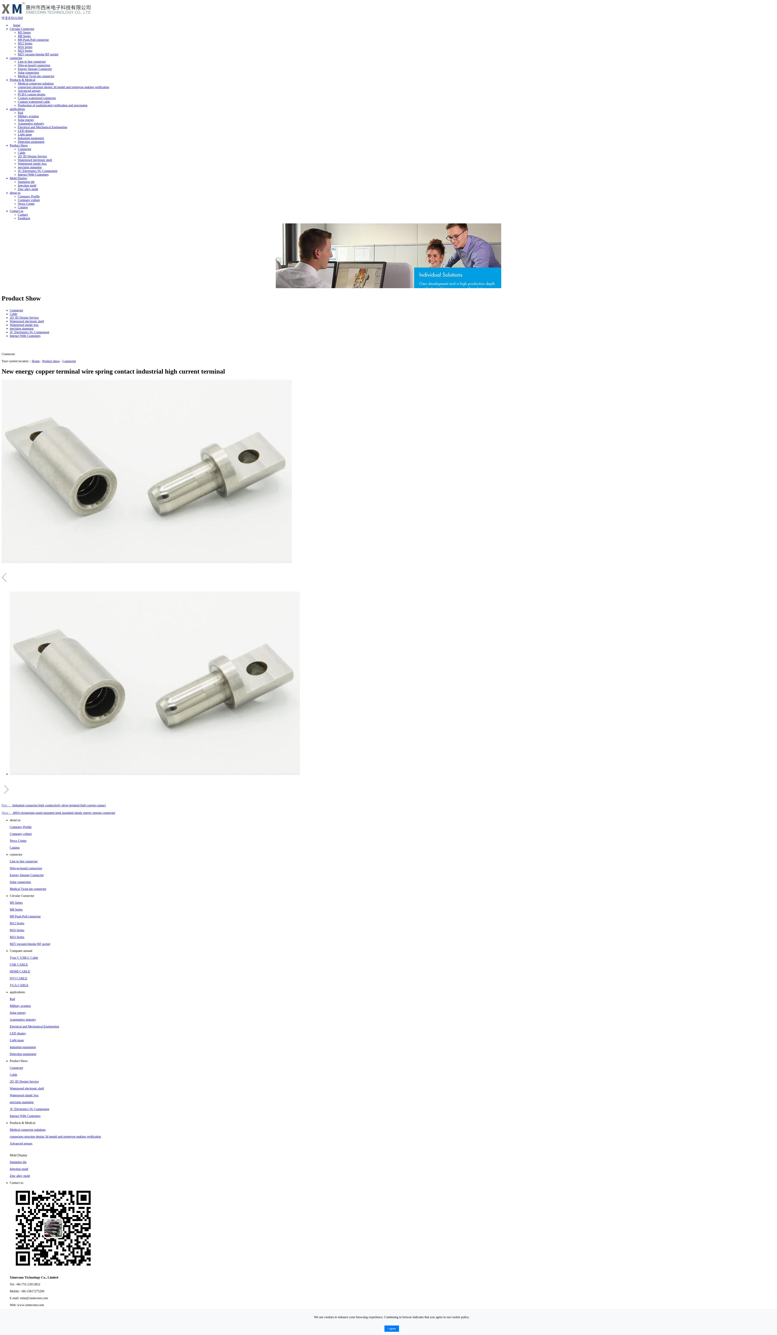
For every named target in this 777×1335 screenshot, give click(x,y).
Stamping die (26, 182)
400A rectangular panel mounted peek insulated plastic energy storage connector (58, 813)
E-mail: (14, 1298)
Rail (20, 112)
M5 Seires (24, 32)
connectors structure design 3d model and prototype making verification (63, 87)
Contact (23, 214)
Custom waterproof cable (34, 101)
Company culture (29, 200)
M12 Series (25, 43)
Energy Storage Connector (35, 69)
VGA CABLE (19, 985)
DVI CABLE (18, 978)
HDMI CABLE (20, 971)
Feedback (24, 218)
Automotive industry (31, 123)
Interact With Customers (33, 174)
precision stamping (30, 167)
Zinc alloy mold (28, 189)
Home (36, 361)
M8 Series (24, 36)
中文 (5, 18)
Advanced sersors (29, 90)
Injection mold (27, 185)
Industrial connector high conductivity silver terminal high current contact (54, 805)
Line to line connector (32, 61)
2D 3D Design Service (32, 156)
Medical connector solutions (36, 83)
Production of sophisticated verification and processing (52, 105)
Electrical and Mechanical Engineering (42, 127)
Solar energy (26, 120)
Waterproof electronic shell (35, 160)
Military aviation (28, 116)
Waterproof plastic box (32, 163)
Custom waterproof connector (37, 98)
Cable (21, 152)
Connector (24, 149)
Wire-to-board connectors (34, 65)
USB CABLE (19, 964)
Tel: (12, 1284)
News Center (26, 203)
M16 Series (25, 47)
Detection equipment (31, 141)
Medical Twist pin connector (36, 76)
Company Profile (29, 196)
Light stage (25, 134)
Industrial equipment (31, 138)
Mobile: (15, 1291)
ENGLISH (16, 18)
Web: (13, 1305)
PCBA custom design (31, 94)
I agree (392, 1328)
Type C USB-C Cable (24, 957)
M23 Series (25, 50)
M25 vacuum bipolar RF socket (38, 54)
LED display (26, 131)
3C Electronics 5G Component (37, 171)
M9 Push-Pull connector (33, 39)
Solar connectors (28, 72)
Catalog (23, 207)
